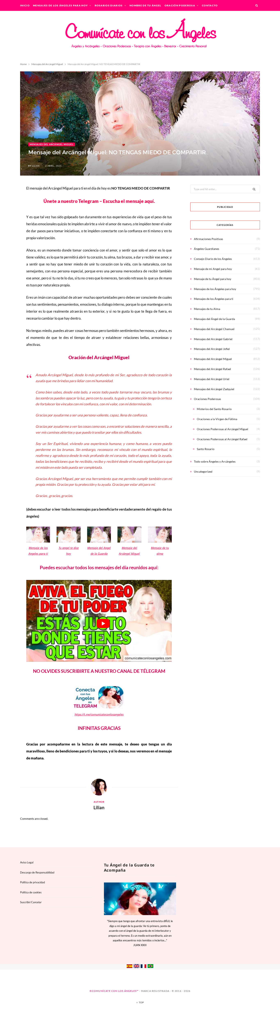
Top (141, 1002)
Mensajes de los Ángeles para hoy (60, 5)
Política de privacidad (32, 882)
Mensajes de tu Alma (207, 309)
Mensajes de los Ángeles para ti (213, 299)
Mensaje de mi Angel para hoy (213, 269)
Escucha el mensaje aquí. (129, 201)
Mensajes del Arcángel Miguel (52, 144)
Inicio (25, 5)
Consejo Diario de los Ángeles (213, 259)
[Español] (129, 967)
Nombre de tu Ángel (145, 5)
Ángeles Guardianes (206, 248)
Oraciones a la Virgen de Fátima (217, 419)
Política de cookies (31, 892)
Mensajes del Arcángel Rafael (212, 369)
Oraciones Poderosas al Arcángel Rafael (222, 439)
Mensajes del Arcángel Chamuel (214, 329)
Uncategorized (203, 471)
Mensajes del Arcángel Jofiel (212, 349)
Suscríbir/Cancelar (31, 902)
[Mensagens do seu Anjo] (150, 967)
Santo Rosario (205, 449)
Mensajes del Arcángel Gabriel (213, 339)
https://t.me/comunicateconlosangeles (99, 714)
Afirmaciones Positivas (208, 239)
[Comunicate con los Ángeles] (140, 36)
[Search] (256, 5)
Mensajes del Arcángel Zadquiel (214, 389)
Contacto (210, 5)
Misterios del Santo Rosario (214, 409)
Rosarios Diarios (109, 5)
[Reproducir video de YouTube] (103, 623)
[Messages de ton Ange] (143, 967)
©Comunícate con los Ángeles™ (114, 990)
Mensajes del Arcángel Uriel (211, 379)
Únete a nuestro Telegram (71, 201)
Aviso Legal (26, 862)
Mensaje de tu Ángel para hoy (212, 279)
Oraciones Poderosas (207, 399)
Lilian (36, 166)
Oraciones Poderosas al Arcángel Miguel (222, 429)
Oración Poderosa (180, 5)
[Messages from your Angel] (136, 967)
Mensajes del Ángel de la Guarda (214, 319)
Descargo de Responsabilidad (37, 872)
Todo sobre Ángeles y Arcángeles (215, 461)
